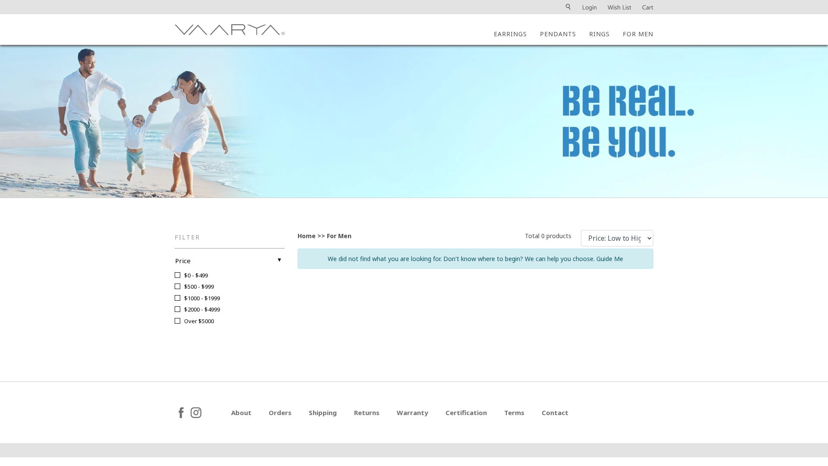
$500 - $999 (199, 286)
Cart (647, 7)
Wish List (619, 7)
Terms (514, 412)
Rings (599, 34)
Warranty (412, 412)
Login (589, 7)
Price (183, 260)
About (241, 412)
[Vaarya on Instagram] (207, 412)
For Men (638, 34)
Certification (466, 412)
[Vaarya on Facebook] (181, 412)
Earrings (510, 34)
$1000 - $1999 (202, 298)
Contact (555, 412)
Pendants (558, 34)
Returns (367, 412)
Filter (187, 237)
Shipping (323, 412)
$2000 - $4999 (202, 309)
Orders (280, 412)
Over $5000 (199, 321)
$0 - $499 (196, 275)
